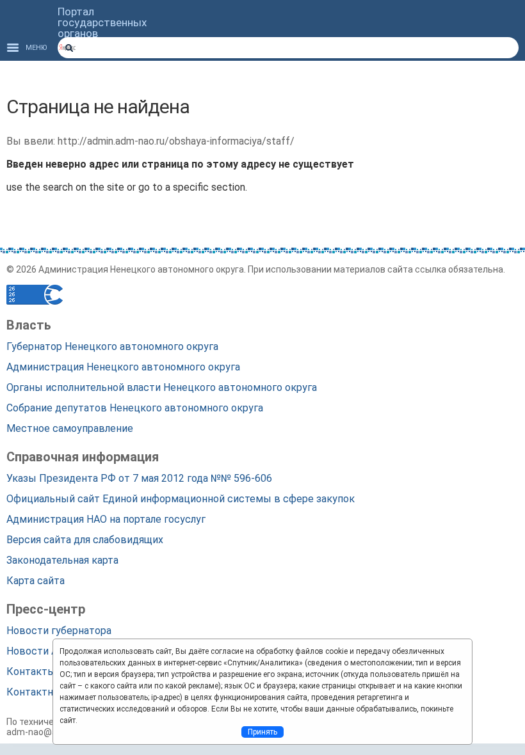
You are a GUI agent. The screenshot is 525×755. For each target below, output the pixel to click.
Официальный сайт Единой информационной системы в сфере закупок (180, 499)
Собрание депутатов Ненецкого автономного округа (134, 408)
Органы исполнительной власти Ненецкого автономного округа (161, 387)
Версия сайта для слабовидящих (84, 540)
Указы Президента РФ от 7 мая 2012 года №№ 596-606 (139, 478)
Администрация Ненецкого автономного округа (123, 367)
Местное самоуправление (69, 428)
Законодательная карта (62, 560)
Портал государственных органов (102, 22)
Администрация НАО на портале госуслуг (106, 519)
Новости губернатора (58, 630)
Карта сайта (35, 581)
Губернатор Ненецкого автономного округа (112, 346)
